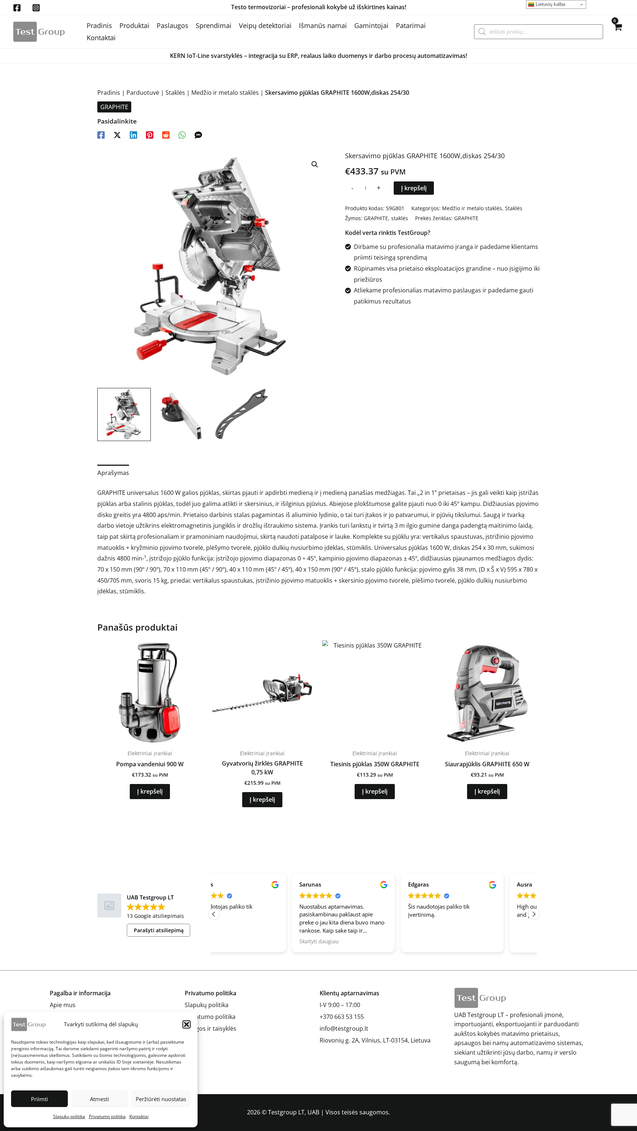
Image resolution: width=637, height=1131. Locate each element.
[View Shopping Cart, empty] (617, 31)
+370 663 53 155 (342, 1017)
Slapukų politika (69, 1116)
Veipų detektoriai (265, 25)
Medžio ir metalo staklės (225, 93)
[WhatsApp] (182, 134)
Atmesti (99, 1099)
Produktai (134, 25)
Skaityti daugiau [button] (241, 941)
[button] (186, 1024)
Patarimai (411, 25)
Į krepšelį (414, 188)
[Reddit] (166, 134)
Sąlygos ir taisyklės (210, 1028)
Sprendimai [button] (214, 25)
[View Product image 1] (124, 414)
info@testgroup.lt (344, 1028)
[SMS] (198, 134)
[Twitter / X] (117, 134)
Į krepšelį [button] (150, 791)
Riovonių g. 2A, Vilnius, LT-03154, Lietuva (375, 1040)
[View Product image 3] (242, 414)
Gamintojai (371, 25)
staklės (399, 218)
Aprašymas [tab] (113, 473)
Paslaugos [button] (172, 25)
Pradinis (99, 25)
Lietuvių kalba (549, 4)
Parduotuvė (142, 93)
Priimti (39, 1099)
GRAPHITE (114, 107)
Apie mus (63, 1005)
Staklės (175, 93)
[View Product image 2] (183, 414)
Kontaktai (139, 1116)
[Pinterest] (149, 134)
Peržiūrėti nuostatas (161, 1099)
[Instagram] (36, 8)
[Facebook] (17, 8)
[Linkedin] (133, 134)
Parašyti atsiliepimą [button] (159, 930)
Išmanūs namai (323, 25)
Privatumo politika (107, 1116)
